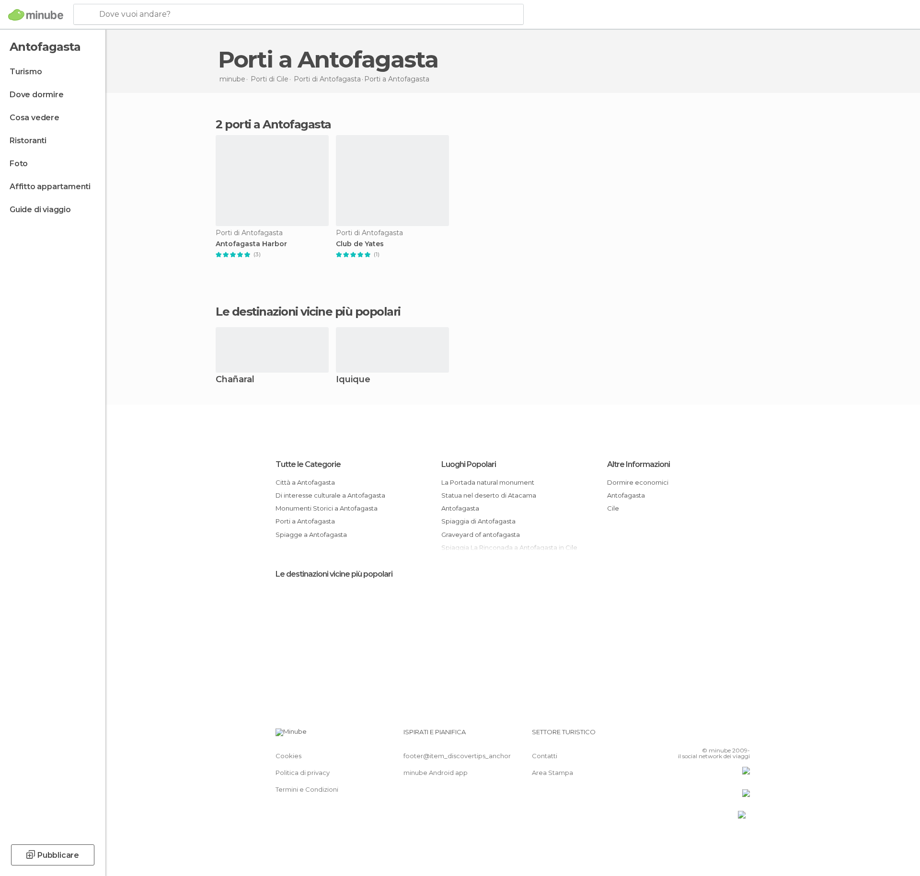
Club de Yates (360, 244)
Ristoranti (28, 140)
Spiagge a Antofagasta (311, 534)
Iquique (353, 380)
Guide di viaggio (40, 209)
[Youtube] (743, 735)
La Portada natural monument (487, 482)
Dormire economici (637, 482)
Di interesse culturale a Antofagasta (330, 495)
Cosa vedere (34, 117)
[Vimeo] (727, 735)
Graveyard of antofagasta (480, 534)
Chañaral (235, 380)
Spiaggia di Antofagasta (478, 521)
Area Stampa (552, 772)
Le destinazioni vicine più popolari (308, 312)
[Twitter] (711, 735)
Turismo (26, 71)
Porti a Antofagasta (305, 521)
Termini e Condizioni (307, 789)
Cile (613, 508)
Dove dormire (37, 94)
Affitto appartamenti (50, 186)
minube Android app (435, 772)
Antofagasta (460, 508)
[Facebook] (695, 735)
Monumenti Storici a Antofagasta (327, 508)
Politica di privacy (303, 772)
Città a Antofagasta (305, 482)
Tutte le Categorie (308, 464)
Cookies (288, 756)
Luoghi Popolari (468, 464)
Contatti (544, 756)
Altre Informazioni (638, 464)
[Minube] (35, 15)
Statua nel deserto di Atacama (488, 495)
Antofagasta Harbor (251, 244)
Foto (19, 163)
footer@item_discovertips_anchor (457, 756)
